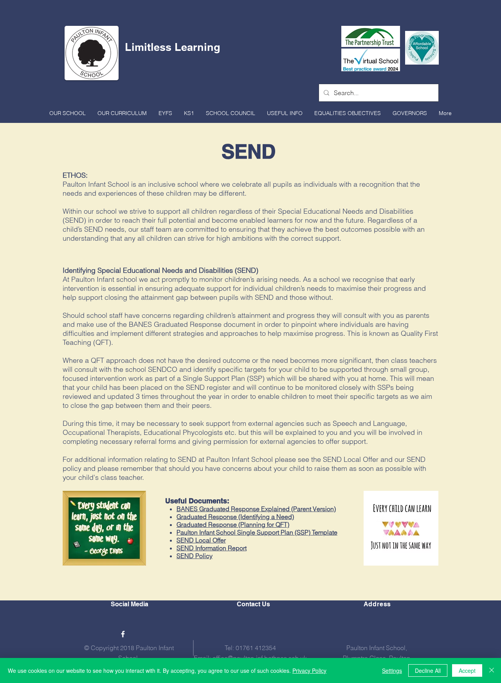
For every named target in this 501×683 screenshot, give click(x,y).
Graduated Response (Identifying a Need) (235, 517)
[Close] (491, 670)
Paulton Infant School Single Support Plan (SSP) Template (257, 532)
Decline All (428, 670)
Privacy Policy (309, 670)
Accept (467, 670)
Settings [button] (392, 670)
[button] (67, 113)
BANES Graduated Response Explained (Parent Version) (256, 509)
